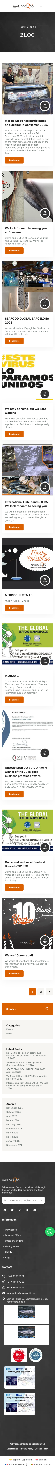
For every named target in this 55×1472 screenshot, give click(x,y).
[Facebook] (4, 1210)
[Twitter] (12, 1210)
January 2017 (13, 1141)
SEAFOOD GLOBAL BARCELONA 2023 (25, 1069)
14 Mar (45, 752)
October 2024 (13, 1112)
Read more (14, 160)
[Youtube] (34, 1210)
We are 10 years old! (19, 955)
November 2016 (14, 1145)
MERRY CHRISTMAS (18, 595)
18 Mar (45, 393)
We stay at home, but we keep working (26, 1076)
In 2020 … (12, 676)
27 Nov (45, 580)
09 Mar (45, 940)
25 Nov (45, 105)
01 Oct (45, 213)
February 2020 (13, 1124)
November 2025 (14, 1107)
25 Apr (45, 303)
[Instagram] (19, 1210)
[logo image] (25, 6)
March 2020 (12, 1120)
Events (9, 1029)
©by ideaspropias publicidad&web (27, 1443)
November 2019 (14, 1128)
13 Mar (45, 847)
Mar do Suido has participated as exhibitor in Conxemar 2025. (23, 1054)
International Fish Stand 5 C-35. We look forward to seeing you (27, 1084)
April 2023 (11, 1116)
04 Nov (45, 660)
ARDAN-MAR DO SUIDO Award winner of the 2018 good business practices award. (26, 772)
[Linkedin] (27, 1210)
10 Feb (45, 487)
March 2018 (12, 1136)
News (9, 1033)
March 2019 (12, 1132)
